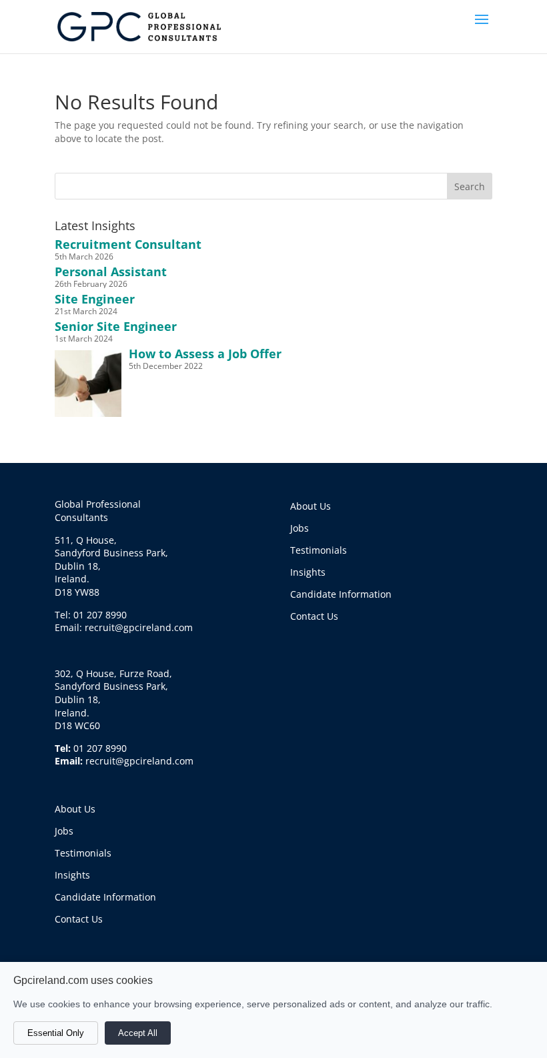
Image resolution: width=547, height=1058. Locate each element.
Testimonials (83, 853)
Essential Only (55, 1033)
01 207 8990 (100, 748)
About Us (75, 809)
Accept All (137, 1033)
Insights (72, 875)
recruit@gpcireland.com (139, 760)
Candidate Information (105, 897)
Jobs (64, 831)
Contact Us (79, 919)
